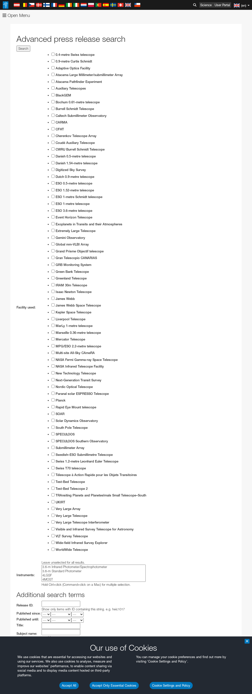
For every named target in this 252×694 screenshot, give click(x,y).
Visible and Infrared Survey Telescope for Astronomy (94, 529)
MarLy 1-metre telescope (74, 326)
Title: (20, 625)
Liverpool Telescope (70, 319)
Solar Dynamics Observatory (76, 421)
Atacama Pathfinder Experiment (78, 82)
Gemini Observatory (70, 238)
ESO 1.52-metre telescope (74, 190)
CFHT (59, 129)
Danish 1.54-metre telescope (76, 163)
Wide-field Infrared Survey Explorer (81, 543)
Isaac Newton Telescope (73, 292)
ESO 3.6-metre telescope (73, 211)
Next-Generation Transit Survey (78, 380)
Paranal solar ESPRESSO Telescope (82, 394)
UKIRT (60, 502)
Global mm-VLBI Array (72, 244)
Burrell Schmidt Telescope (74, 109)
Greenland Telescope (71, 278)
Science (206, 5)
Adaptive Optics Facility (72, 68)
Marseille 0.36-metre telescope (78, 333)
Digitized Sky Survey (70, 170)
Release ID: (24, 605)
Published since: (28, 613)
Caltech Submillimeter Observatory (81, 116)
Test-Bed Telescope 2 (71, 489)
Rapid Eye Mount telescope (75, 407)
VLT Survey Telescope (71, 536)
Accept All (69, 685)
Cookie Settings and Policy (171, 685)
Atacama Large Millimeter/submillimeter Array (89, 75)
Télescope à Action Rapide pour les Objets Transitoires (96, 475)
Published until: (27, 619)
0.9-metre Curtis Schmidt (73, 61)
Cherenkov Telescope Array (75, 136)
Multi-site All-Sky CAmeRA (75, 353)
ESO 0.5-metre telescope (73, 183)
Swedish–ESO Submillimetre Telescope (84, 455)
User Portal (222, 5)
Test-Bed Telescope (70, 482)
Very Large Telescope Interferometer (82, 522)
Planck (60, 400)
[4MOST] (93, 579)
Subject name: (26, 633)
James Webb (65, 299)
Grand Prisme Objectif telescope (79, 251)
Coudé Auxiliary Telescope (75, 143)
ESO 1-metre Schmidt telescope (78, 197)
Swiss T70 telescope (70, 468)
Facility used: (26, 307)
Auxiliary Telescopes (70, 88)
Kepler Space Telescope (73, 312)
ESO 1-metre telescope (72, 204)
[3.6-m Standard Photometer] (93, 571)
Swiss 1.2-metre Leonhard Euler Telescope (86, 461)
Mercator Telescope (70, 339)
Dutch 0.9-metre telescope (74, 177)
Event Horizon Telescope (73, 217)
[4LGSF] (93, 575)
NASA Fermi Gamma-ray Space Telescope (86, 360)
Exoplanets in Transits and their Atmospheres (88, 224)
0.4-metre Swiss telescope (74, 55)
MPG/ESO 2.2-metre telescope (78, 346)
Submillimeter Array (69, 448)
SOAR (59, 414)
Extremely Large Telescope (75, 231)
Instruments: (25, 575)
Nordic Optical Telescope (74, 387)
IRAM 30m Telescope (71, 285)
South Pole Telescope (71, 428)
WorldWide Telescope (71, 550)
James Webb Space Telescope (78, 305)
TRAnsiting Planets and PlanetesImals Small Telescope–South (100, 495)
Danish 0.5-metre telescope (75, 156)
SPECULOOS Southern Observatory (81, 441)
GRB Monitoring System (73, 265)
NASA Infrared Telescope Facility (79, 366)
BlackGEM (63, 95)
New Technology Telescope (75, 373)
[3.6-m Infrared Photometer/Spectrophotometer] (93, 567)
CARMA (61, 122)
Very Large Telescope (71, 516)
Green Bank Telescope (72, 272)
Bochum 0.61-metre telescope (77, 102)
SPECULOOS (65, 434)
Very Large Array (67, 509)
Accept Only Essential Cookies (114, 685)
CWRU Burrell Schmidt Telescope (80, 149)
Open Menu (18, 15)
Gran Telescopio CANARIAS (76, 258)
